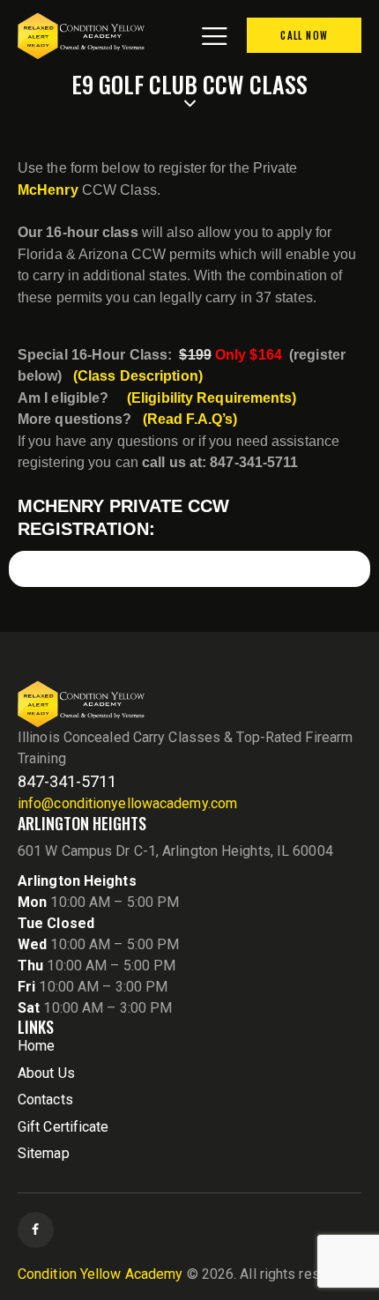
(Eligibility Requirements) (212, 397)
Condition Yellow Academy (100, 1274)
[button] (214, 35)
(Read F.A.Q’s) (190, 419)
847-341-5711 (67, 781)
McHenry (48, 189)
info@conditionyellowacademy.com (127, 803)
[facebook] (36, 1230)
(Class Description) (138, 375)
